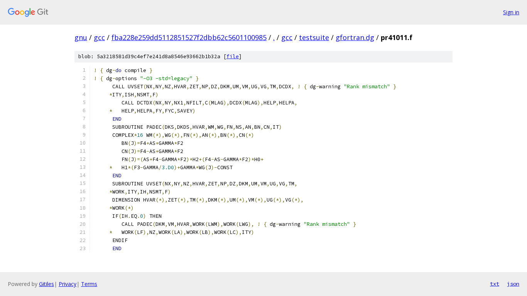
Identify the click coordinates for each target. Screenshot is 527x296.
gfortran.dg (355, 37)
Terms (89, 284)
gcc (99, 37)
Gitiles (46, 284)
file (232, 56)
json (513, 283)
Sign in (511, 12)
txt (494, 283)
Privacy (67, 284)
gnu (80, 37)
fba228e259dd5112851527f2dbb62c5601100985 (189, 37)
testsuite (314, 37)
